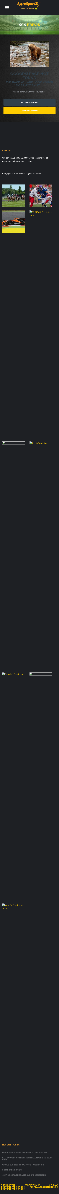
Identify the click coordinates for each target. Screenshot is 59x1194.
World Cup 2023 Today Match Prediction (23, 1165)
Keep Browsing (30, 110)
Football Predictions (13, 1187)
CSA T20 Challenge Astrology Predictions (24, 1175)
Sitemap (53, 1185)
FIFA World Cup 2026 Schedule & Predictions (25, 1153)
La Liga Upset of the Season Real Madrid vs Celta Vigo (27, 1159)
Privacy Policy (32, 1185)
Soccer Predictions (12, 1170)
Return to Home (29, 102)
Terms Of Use (8, 1185)
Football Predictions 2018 (43, 1187)
